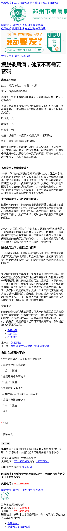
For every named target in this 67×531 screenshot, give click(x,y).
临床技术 (6, 28)
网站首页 (6, 25)
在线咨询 (30, 28)
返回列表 (16, 342)
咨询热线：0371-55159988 (44, 2)
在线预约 (12, 337)
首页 (3, 56)
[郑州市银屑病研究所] (33, 53)
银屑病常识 (18, 28)
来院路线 (40, 28)
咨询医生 (12, 333)
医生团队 (27, 25)
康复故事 (38, 25)
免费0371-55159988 (19, 526)
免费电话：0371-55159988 (15, 2)
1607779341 (42, 461)
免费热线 (12, 330)
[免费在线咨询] (5, 499)
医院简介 (17, 25)
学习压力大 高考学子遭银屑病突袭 (30, 346)
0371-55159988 (22, 461)
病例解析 (26, 56)
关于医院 (14, 56)
